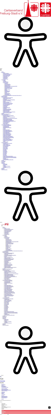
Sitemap (3, 393)
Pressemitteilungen (4, 386)
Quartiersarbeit (6, 254)
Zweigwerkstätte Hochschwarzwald (7, 131)
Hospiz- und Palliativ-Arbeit (6, 145)
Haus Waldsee (5, 152)
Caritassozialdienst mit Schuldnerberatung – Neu (9, 121)
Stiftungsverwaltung (7, 85)
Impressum (3, 162)
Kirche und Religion (8, 239)
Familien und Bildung (5, 252)
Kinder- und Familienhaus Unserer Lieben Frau (10, 267)
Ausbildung (5, 322)
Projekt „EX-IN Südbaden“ (6, 144)
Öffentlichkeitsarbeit (7, 91)
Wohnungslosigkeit (5, 77)
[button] (0, 68)
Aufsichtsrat (4, 81)
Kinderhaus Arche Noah (6, 111)
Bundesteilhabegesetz (8, 242)
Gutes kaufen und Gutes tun (6, 74)
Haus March (4, 154)
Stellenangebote (6, 319)
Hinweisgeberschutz (4, 397)
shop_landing (3, 161)
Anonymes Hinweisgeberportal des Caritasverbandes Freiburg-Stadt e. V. (12, 95)
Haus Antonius (5, 155)
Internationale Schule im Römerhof (8, 259)
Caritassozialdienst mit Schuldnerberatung (8, 120)
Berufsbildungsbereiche (7, 282)
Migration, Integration (6, 73)
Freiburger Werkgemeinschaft (7, 134)
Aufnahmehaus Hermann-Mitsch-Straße (8, 159)
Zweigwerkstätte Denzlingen (6, 133)
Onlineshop (3, 392)
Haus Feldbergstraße (5, 146)
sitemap (3, 71)
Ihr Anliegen (3, 72)
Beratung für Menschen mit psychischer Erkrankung (9, 157)
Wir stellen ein (3, 384)
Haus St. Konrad (6, 302)
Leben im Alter (5, 78)
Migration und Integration (6, 110)
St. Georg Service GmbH (6, 138)
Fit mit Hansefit (5, 316)
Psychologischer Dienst (8, 84)
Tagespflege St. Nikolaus (6, 116)
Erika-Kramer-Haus (6, 314)
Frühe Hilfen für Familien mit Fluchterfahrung (9, 99)
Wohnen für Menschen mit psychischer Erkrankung (10, 312)
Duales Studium (5, 164)
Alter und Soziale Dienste (5, 114)
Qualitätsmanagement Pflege (8, 88)
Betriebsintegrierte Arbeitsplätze (7, 127)
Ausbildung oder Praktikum (6, 166)
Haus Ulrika (4, 149)
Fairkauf (5, 296)
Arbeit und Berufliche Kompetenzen (6, 124)
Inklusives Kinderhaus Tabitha (7, 98)
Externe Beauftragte (6, 237)
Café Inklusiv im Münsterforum (7, 125)
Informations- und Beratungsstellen (7, 143)
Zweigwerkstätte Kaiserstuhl (8, 287)
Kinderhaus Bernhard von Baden (7, 112)
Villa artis (4, 128)
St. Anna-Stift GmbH (6, 122)
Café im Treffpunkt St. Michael (8, 294)
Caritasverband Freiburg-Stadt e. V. (7, 269)
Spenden (6, 92)
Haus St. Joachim (5, 123)
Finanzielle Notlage (6, 234)
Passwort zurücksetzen (4, 169)
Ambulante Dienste (6, 299)
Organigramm (3, 394)
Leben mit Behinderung (7, 231)
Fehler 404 (3, 168)
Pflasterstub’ (4, 158)
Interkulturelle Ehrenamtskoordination (8, 103)
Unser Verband (3, 79)
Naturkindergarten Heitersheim (8, 264)
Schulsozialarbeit (6, 262)
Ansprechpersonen (5, 82)
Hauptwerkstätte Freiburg (6, 129)
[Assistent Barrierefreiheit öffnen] (25, 67)
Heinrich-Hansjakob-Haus (7, 277)
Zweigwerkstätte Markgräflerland (7, 130)
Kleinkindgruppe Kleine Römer (7, 109)
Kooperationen (5, 117)
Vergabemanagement (7, 93)
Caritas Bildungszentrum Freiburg (7, 140)
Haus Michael (5, 150)
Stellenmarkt (3, 163)
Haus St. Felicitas (5, 147)
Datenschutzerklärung (4, 96)
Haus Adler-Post (6, 307)
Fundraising (6, 83)
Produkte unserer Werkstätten (7, 135)
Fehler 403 (4, 324)
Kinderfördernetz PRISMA (6, 107)
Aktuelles (3, 160)
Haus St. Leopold (5, 148)
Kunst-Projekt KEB (6, 297)
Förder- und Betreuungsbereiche (8, 289)
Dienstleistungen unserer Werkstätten (7, 136)
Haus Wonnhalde (6, 304)
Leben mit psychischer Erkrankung (8, 229)
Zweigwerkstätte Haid (6, 126)
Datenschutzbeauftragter (8, 94)
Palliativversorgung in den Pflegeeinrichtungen (10, 272)
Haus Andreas (5, 153)
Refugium (4, 101)
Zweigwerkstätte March (6, 132)
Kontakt (7, 244)
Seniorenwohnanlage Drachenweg (8, 274)
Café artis (5, 284)
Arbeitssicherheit (8, 247)
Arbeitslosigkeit (6, 232)
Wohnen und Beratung (4, 142)
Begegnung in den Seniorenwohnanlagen (8, 115)
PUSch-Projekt (5, 106)
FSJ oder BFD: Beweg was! (6, 167)
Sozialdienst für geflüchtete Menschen (8, 97)
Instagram (3, 113)
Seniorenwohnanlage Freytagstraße (7, 119)
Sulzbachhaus (5, 108)
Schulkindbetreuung (5, 105)
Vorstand (4, 80)
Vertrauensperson (8, 249)
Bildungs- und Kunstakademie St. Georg (9, 292)
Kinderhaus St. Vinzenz (6, 102)
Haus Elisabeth (5, 151)
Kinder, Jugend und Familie (6, 75)
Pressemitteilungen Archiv (5, 387)
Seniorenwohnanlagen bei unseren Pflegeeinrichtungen (10, 118)
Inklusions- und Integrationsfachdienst (8, 139)
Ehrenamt (6, 90)
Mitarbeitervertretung (7, 89)
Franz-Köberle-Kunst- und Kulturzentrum (8, 137)
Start (0, 376)
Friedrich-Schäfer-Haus (7, 279)
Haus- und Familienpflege (6, 104)
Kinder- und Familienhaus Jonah (8, 257)
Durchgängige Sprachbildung (7, 100)
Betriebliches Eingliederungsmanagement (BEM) (11, 86)
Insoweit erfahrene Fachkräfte (8, 87)
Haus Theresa (6, 309)
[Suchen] (8, 414)
